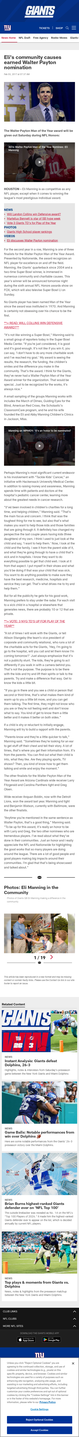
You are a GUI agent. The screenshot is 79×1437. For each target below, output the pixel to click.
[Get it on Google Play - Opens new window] (51, 1341)
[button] (39, 162)
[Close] (73, 1363)
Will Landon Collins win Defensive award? (34, 214)
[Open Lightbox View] (39, 939)
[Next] (51, 957)
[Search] (67, 27)
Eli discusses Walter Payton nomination (32, 240)
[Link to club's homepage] (7, 26)
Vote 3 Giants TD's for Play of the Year (31, 223)
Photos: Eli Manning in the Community (31, 890)
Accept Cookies (40, 1430)
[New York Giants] (39, 1356)
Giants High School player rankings (29, 231)
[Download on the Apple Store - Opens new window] (26, 1340)
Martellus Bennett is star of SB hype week (33, 218)
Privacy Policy (48, 1402)
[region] (39, 1397)
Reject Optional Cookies (39, 1419)
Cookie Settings (39, 1409)
